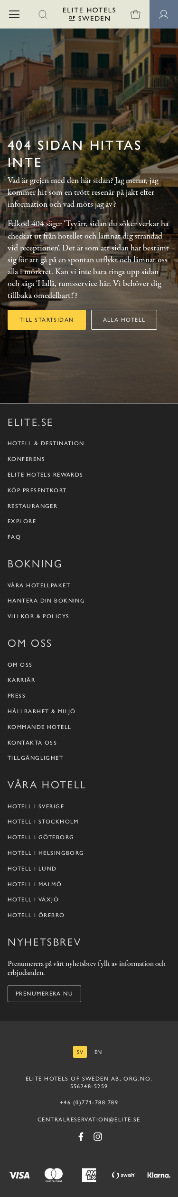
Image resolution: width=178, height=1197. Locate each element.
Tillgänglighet (35, 758)
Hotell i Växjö (33, 899)
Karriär (21, 680)
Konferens (26, 459)
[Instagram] (98, 1136)
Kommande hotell (40, 727)
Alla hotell (124, 319)
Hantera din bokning (46, 600)
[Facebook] (80, 1136)
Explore (22, 521)
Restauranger (32, 506)
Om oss (20, 664)
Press (17, 695)
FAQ (14, 537)
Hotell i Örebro (36, 915)
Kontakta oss (32, 742)
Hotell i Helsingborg (46, 853)
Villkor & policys (38, 616)
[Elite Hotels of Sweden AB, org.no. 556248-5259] (89, 16)
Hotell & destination (46, 443)
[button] (14, 14)
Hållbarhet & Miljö (42, 711)
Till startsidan (46, 319)
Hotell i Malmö (35, 884)
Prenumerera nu (44, 993)
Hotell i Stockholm (43, 821)
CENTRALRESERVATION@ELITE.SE (89, 1119)
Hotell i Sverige (36, 806)
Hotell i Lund (32, 868)
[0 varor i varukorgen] (135, 14)
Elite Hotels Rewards (46, 474)
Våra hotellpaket (39, 585)
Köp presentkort (37, 490)
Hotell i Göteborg (41, 837)
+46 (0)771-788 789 (89, 1102)
